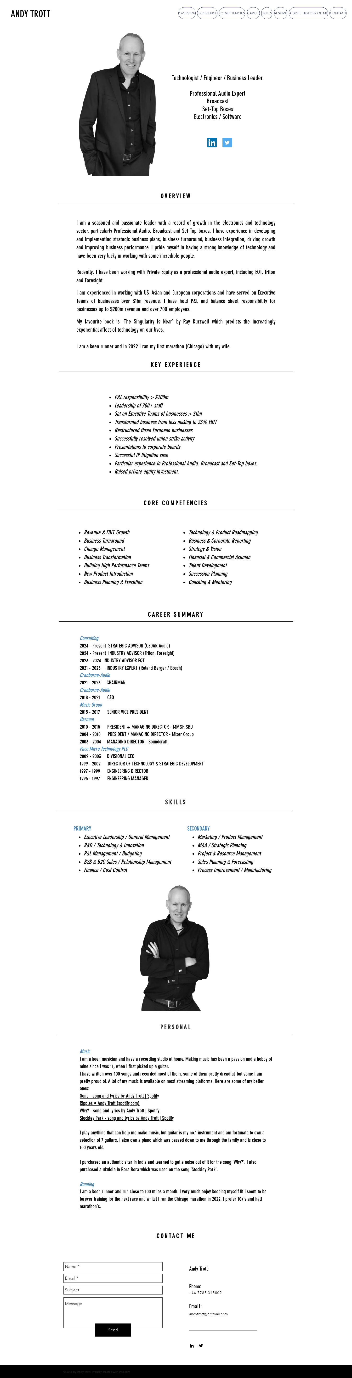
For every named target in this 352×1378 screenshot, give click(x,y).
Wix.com (124, 1371)
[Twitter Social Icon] (227, 142)
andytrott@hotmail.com (208, 1314)
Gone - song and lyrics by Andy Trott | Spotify (119, 1096)
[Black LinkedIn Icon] (191, 1345)
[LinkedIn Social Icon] (212, 142)
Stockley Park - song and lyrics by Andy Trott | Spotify (127, 1118)
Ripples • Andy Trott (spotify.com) (110, 1103)
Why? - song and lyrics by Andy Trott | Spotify (119, 1110)
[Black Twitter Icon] (201, 1345)
